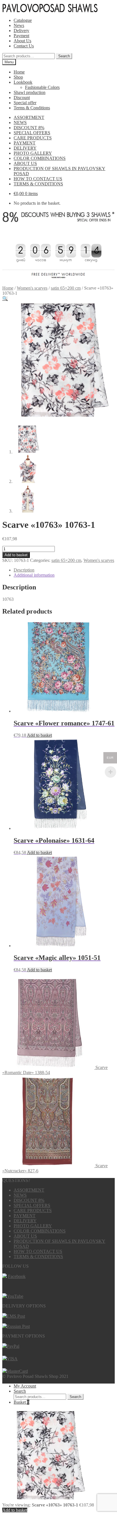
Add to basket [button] (39, 735)
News (19, 25)
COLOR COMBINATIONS (40, 158)
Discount (22, 97)
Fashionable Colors (42, 87)
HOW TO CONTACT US (38, 178)
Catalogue (23, 20)
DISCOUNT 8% (29, 127)
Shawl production (29, 92)
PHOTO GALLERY (33, 153)
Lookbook (23, 82)
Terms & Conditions (32, 107)
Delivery (21, 30)
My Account (25, 1386)
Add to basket (16, 555)
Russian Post (18, 1326)
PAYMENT (24, 143)
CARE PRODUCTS (33, 137)
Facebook (17, 1276)
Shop (18, 77)
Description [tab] (24, 570)
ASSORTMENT (29, 117)
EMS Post (16, 1316)
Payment (21, 35)
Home (19, 72)
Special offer (25, 102)
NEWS (20, 122)
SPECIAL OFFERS (32, 132)
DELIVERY (25, 148)
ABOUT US (25, 163)
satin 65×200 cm (66, 288)
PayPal (13, 1346)
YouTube (15, 1296)
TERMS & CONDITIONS (38, 183)
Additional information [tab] (34, 575)
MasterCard (17, 1371)
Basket (21, 1402)
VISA (12, 1358)
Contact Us (24, 45)
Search (64, 56)
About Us (22, 40)
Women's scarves (32, 288)
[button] (5, 298)
